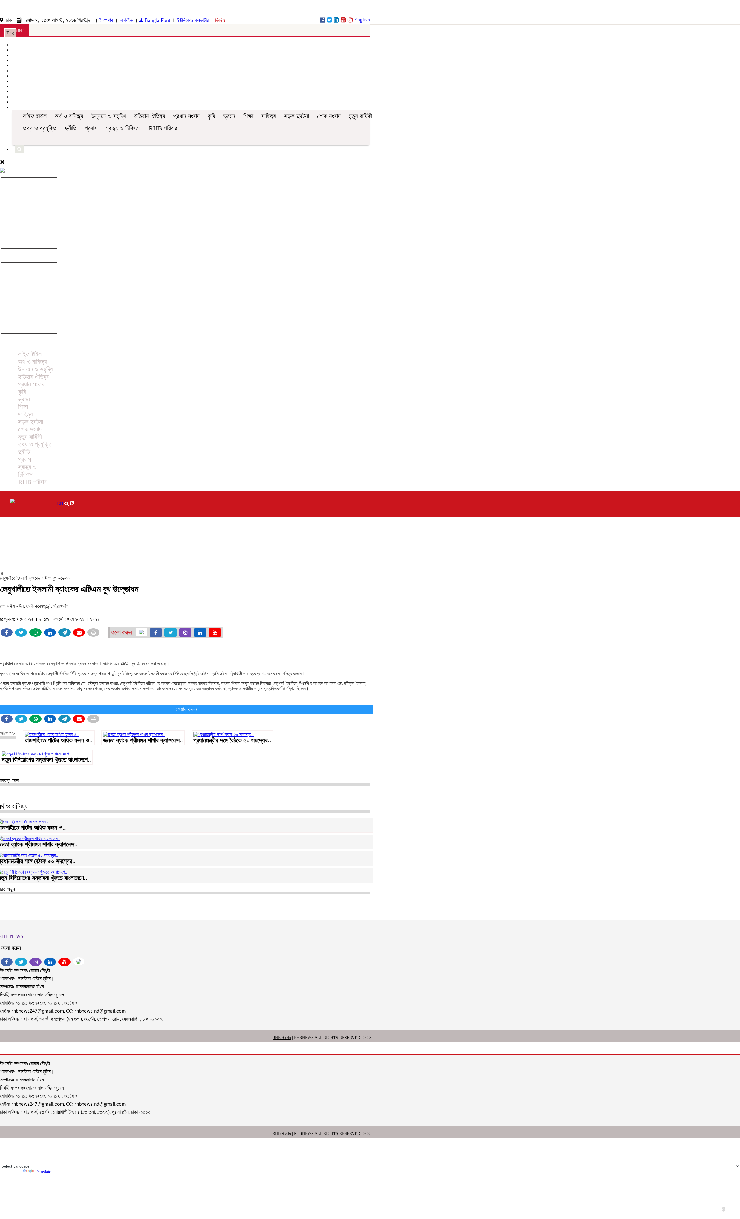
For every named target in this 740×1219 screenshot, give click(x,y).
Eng (10, 32)
